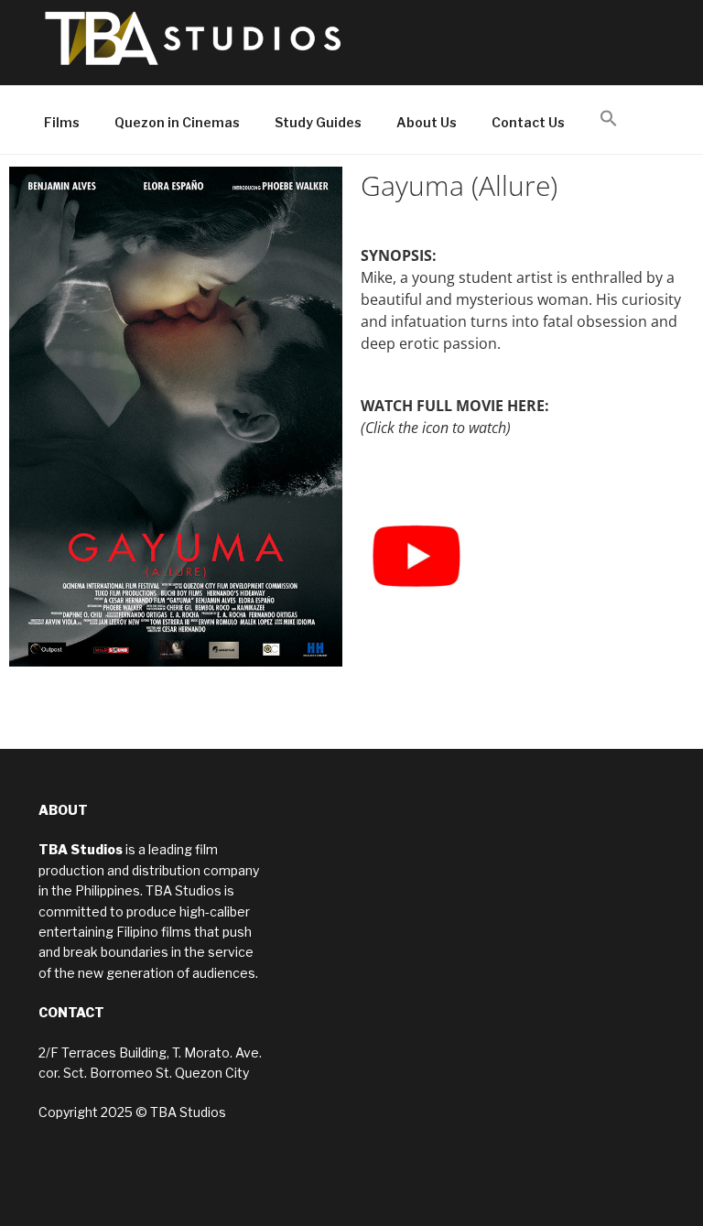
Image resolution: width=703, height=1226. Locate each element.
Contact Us (528, 122)
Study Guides (318, 122)
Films (62, 122)
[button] (608, 119)
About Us (426, 122)
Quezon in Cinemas (177, 122)
